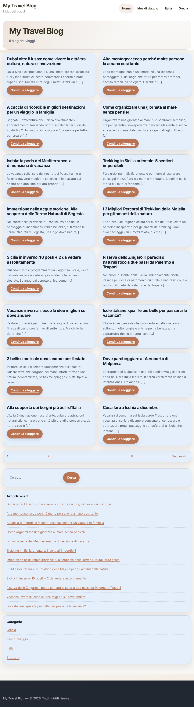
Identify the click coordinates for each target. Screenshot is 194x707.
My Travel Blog (20, 6)
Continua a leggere (25, 90)
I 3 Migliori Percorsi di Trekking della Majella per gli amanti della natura (144, 211)
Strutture (13, 658)
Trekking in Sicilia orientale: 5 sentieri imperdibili (138, 163)
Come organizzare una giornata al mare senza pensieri (140, 109)
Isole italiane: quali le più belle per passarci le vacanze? (145, 313)
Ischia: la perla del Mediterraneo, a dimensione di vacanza (39, 163)
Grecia (183, 8)
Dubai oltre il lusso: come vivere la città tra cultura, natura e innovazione (46, 61)
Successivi (179, 456)
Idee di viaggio (147, 8)
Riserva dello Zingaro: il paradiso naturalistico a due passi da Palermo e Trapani (138, 262)
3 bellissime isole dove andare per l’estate (46, 358)
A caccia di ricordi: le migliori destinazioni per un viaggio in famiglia (46, 109)
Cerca (71, 477)
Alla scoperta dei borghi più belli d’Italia (44, 407)
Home (126, 8)
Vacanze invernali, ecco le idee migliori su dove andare (46, 313)
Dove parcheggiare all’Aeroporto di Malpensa (135, 361)
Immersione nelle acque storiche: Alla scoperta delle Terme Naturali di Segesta (45, 211)
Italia (168, 8)
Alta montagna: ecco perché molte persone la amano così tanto (143, 61)
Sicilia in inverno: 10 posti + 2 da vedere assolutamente (44, 260)
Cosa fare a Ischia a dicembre (130, 407)
